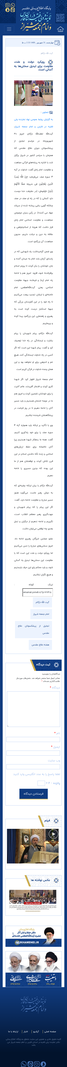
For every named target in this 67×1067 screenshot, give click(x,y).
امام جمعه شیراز (41, 614)
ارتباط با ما (13, 1031)
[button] (11, 900)
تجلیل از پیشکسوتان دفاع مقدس (33, 629)
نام (57, 733)
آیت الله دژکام (42, 602)
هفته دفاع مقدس (40, 644)
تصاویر (45, 112)
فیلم (47, 821)
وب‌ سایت (54, 761)
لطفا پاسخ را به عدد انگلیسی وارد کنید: (36, 774)
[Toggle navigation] (9, 29)
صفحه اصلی (50, 1031)
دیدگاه (55, 688)
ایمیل (55, 747)
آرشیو (36, 1031)
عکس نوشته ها (40, 880)
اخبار (26, 1031)
